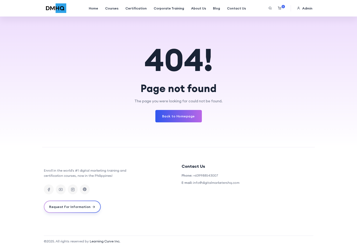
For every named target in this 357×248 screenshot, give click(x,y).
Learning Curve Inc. (105, 241)
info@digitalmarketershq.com (216, 183)
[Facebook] (49, 189)
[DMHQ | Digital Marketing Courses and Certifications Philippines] (56, 8)
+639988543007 (205, 175)
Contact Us (236, 8)
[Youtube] (61, 189)
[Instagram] (73, 189)
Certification (136, 8)
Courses (111, 8)
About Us (198, 8)
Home (93, 8)
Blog (216, 8)
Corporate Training (169, 8)
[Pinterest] (85, 189)
